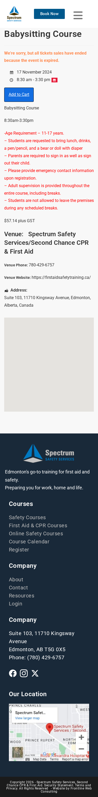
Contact (18, 587)
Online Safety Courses (36, 533)
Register (19, 549)
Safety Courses (27, 517)
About (16, 579)
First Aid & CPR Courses (38, 525)
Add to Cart (19, 94)
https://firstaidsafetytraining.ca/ (61, 277)
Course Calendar (29, 541)
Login (15, 604)
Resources (21, 595)
